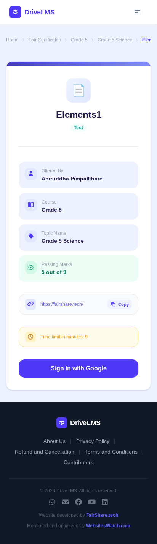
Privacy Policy (92, 441)
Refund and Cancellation (44, 452)
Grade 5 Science (115, 40)
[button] (137, 12)
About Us (54, 441)
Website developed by (78, 515)
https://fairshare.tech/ (61, 304)
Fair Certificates (45, 40)
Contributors (78, 462)
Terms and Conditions (111, 452)
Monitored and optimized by (78, 525)
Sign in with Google (79, 368)
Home (12, 40)
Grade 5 (79, 40)
